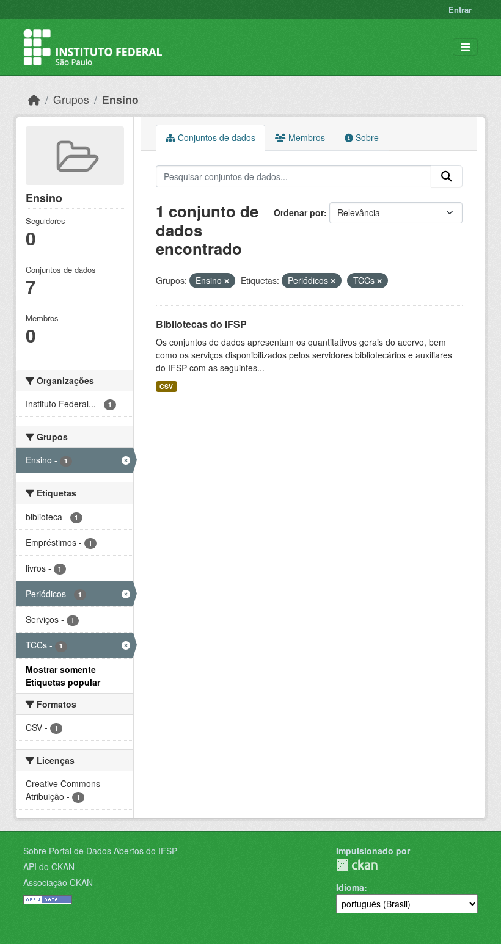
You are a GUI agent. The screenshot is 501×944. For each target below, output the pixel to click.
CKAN (357, 865)
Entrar (460, 9)
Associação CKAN (58, 882)
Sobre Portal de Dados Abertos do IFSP (100, 850)
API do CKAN (49, 866)
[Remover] (226, 281)
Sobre (366, 137)
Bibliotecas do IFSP (201, 324)
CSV (166, 386)
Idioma (350, 887)
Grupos (71, 99)
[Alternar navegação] (465, 47)
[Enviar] (447, 176)
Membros (305, 137)
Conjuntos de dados (215, 137)
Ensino (120, 99)
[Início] (34, 99)
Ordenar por (299, 212)
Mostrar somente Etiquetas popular (63, 675)
